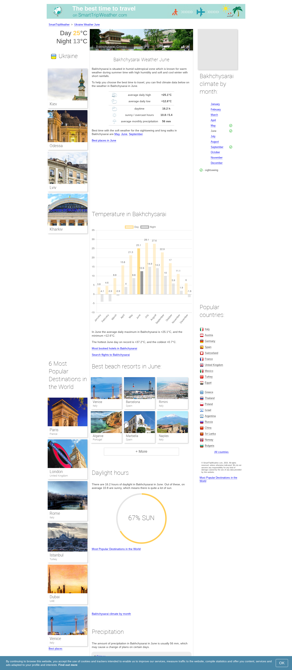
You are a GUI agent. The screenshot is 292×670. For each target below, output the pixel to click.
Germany (210, 341)
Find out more (67, 664)
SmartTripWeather (59, 24)
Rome (55, 513)
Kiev (53, 104)
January (215, 104)
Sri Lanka (210, 433)
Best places (55, 648)
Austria (209, 335)
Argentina (210, 416)
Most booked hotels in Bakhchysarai (114, 348)
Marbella (132, 436)
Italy (52, 517)
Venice (97, 402)
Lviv (53, 187)
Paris (54, 429)
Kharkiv (56, 229)
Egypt (208, 382)
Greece (209, 392)
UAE (52, 600)
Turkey (53, 559)
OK (282, 663)
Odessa (56, 145)
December (216, 162)
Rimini (163, 402)
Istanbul (56, 555)
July (213, 136)
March (214, 114)
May (117, 134)
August (215, 141)
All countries (221, 452)
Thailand (210, 398)
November (216, 157)
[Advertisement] (141, 173)
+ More (141, 451)
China (208, 427)
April (213, 120)
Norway (209, 439)
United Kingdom (59, 475)
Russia (209, 421)
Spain (208, 347)
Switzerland (211, 353)
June (124, 134)
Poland (209, 404)
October (215, 152)
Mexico (209, 370)
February (216, 109)
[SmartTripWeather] (146, 18)
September (136, 134)
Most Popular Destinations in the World (116, 549)
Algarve (98, 436)
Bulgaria (209, 445)
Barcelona (133, 402)
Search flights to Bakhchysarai (111, 354)
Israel (208, 410)
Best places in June (104, 140)
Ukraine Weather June (87, 24)
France (53, 433)
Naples (164, 436)
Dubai (55, 596)
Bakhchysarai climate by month (111, 613)
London (56, 471)
